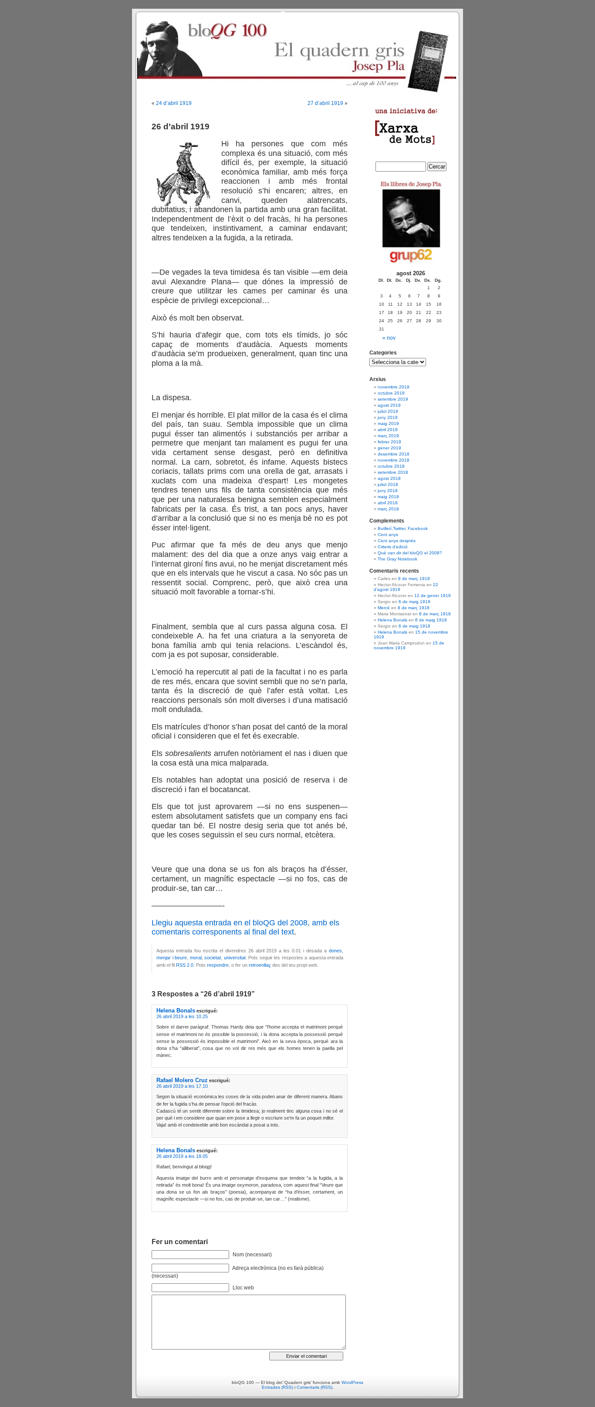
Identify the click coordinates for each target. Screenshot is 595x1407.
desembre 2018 (393, 454)
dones (335, 950)
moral (196, 957)
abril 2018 (388, 502)
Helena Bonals (175, 1010)
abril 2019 (388, 429)
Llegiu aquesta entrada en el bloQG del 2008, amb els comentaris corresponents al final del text (245, 927)
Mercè (384, 607)
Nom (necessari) (252, 1255)
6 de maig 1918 (431, 619)
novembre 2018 (393, 460)
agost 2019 (389, 405)
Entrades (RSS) (277, 1387)
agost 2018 (389, 478)
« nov (389, 338)
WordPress (352, 1382)
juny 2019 (388, 417)
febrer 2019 (389, 441)
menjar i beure (171, 957)
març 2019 (388, 435)
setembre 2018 (393, 472)
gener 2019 (389, 447)
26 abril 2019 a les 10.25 (182, 1016)
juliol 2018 (388, 484)
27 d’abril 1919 (325, 103)
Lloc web (243, 1288)
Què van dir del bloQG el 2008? (410, 552)
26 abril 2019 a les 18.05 (182, 1156)
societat (212, 957)
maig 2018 (388, 496)
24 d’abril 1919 (174, 103)
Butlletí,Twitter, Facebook (403, 528)
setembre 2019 (393, 399)
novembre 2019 (393, 387)
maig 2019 (388, 423)
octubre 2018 (391, 466)
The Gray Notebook (397, 559)
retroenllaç (260, 965)
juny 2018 (388, 490)
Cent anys (388, 534)
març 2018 (388, 508)
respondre (218, 965)
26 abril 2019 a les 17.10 (182, 1086)
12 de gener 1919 (432, 595)
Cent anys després (397, 540)
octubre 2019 (391, 393)
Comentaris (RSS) (314, 1387)
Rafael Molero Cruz (182, 1080)
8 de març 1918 (414, 578)
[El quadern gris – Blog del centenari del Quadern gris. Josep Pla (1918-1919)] (297, 52)
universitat (235, 957)
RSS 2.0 (184, 965)
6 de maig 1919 (414, 601)
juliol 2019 (388, 411)
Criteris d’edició (393, 546)
